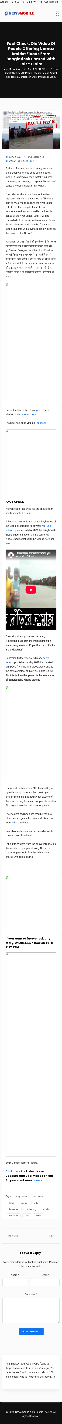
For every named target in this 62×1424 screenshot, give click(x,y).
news (38, 1180)
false (11, 1203)
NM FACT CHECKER (18, 161)
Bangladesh (21, 1196)
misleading (31, 1209)
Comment (31, 1294)
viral (27, 1216)
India (36, 1203)
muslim (46, 1209)
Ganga (24, 1203)
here (30, 835)
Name (15, 1274)
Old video (13, 1216)
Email (45, 1274)
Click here (13, 1171)
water (38, 1216)
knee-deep (14, 1209)
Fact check (39, 1196)
